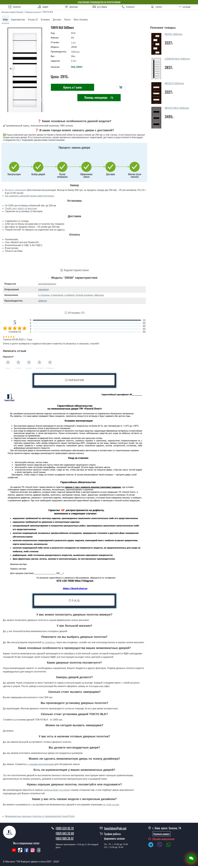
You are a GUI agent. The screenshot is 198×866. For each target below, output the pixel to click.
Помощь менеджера (96, 97)
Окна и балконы (81, 19)
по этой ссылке (111, 804)
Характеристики (18, 19)
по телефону (48, 642)
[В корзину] (120, 87)
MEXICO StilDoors (174, 83)
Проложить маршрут (161, 833)
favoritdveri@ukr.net (115, 828)
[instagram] (33, 851)
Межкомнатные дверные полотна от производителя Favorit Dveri (40, 816)
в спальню (43, 295)
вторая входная (84, 295)
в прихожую (57, 295)
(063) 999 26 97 (65, 838)
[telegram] (152, 845)
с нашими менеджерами (41, 764)
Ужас (8, 368)
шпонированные (47, 284)
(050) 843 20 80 (65, 833)
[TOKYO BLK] (25, 68)
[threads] (39, 851)
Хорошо (39, 368)
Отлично (50, 368)
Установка (45, 19)
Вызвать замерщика (16, 190)
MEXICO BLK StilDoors (177, 108)
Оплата (67, 19)
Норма (29, 368)
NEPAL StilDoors (173, 34)
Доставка (57, 19)
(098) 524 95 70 (65, 828)
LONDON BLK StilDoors (177, 59)
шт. (73, 42)
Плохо (18, 368)
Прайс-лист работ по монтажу (21, 208)
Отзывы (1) (33, 19)
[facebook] (26, 851)
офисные (99, 295)
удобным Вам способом (56, 790)
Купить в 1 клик (72, 87)
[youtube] (14, 851)
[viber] (161, 845)
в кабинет (70, 295)
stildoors (42, 301)
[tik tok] (20, 851)
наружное (43, 289)
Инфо (5, 19)
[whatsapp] (170, 845)
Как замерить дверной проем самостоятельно (29, 196)
